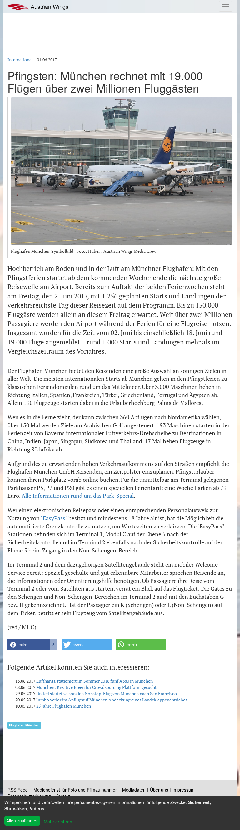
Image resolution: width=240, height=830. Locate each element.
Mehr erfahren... (60, 821)
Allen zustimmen (22, 820)
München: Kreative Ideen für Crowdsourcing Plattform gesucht (96, 687)
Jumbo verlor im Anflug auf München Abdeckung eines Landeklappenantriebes (111, 700)
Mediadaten (134, 790)
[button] (33, 644)
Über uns (159, 790)
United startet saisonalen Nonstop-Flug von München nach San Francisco (106, 693)
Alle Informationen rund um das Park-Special (78, 495)
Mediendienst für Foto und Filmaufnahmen (75, 790)
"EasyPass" (54, 518)
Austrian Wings (48, 6)
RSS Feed (18, 790)
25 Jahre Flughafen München (63, 706)
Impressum (183, 790)
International (20, 60)
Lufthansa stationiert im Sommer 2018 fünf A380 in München (94, 681)
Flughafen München (24, 725)
